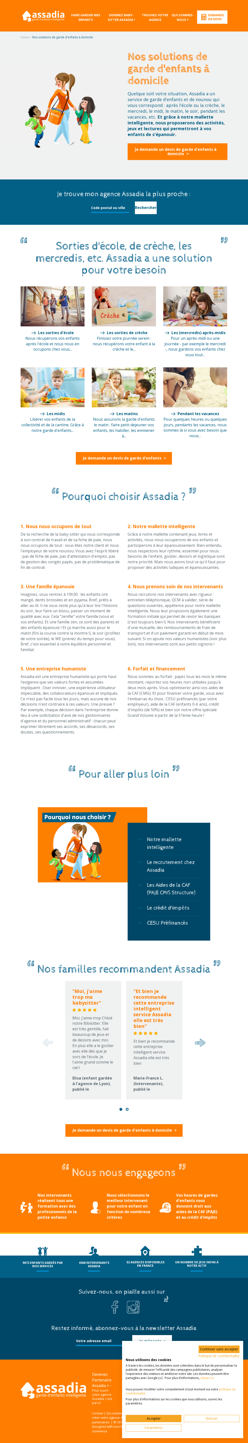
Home (25, 37)
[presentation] (46, 1042)
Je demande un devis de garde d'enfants (122, 458)
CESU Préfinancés (167, 923)
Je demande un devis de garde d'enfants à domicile (176, 151)
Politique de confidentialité (219, 1356)
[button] (121, 1109)
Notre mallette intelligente (164, 843)
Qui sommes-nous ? (183, 17)
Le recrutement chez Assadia (171, 866)
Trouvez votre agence (155, 17)
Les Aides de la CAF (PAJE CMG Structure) (171, 889)
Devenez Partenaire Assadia (101, 1380)
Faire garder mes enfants (85, 17)
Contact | (99, 1413)
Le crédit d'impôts (168, 908)
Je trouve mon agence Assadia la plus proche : (124, 194)
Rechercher (146, 207)
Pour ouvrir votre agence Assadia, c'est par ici (102, 1396)
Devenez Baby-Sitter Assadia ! (121, 17)
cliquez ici (207, 1378)
